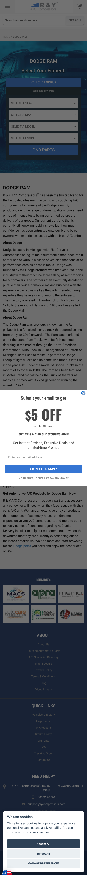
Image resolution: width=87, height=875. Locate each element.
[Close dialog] (83, 393)
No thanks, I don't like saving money (44, 478)
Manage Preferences (44, 863)
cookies (32, 823)
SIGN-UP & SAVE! (43, 469)
